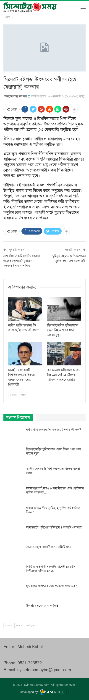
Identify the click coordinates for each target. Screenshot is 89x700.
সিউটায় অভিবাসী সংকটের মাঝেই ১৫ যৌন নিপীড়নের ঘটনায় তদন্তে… (50, 569)
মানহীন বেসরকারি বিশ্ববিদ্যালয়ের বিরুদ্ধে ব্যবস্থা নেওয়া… (53, 471)
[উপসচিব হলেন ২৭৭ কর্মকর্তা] (13, 611)
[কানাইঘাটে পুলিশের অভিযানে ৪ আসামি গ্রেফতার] (13, 533)
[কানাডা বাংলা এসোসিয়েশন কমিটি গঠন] (13, 552)
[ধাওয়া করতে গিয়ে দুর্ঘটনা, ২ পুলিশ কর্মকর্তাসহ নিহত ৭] (13, 513)
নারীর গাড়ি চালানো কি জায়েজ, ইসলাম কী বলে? (53, 430)
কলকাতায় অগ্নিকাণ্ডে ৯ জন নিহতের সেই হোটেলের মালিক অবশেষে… (55, 490)
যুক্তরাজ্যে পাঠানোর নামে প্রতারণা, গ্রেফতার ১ (51, 586)
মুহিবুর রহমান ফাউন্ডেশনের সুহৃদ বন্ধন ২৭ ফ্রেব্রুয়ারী (69, 258)
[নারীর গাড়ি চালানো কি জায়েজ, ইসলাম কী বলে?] (25, 309)
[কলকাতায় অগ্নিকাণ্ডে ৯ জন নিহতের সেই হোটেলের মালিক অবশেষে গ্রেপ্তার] (64, 353)
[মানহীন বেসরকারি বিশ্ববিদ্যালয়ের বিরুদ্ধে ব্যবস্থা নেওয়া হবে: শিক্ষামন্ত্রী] (25, 353)
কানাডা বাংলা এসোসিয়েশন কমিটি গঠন (48, 547)
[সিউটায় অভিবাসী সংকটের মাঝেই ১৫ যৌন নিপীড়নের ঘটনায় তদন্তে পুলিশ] (13, 572)
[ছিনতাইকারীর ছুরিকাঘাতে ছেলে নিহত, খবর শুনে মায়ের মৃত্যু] (64, 309)
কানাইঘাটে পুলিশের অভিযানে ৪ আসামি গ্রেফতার (54, 527)
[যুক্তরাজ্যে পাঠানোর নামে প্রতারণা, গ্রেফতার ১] (13, 591)
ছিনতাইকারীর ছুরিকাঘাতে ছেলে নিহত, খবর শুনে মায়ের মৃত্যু (53, 451)
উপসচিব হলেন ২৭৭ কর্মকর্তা (42, 606)
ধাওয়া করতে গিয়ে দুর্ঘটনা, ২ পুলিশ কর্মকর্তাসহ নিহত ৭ (53, 510)
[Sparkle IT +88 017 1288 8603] (54, 692)
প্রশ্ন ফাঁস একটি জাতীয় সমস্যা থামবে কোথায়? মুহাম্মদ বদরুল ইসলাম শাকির (21, 261)
